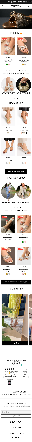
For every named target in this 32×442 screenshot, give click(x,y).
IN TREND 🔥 (16, 33)
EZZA (8, 267)
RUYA (24, 235)
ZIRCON (8, 57)
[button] (4, 377)
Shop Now (15, 343)
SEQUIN (8, 128)
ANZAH (24, 267)
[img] (16, 363)
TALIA (24, 128)
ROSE (24, 158)
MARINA (8, 235)
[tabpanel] (16, 19)
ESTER (8, 158)
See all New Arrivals (16, 171)
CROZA (16, 6)
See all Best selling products (16, 282)
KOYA (24, 57)
